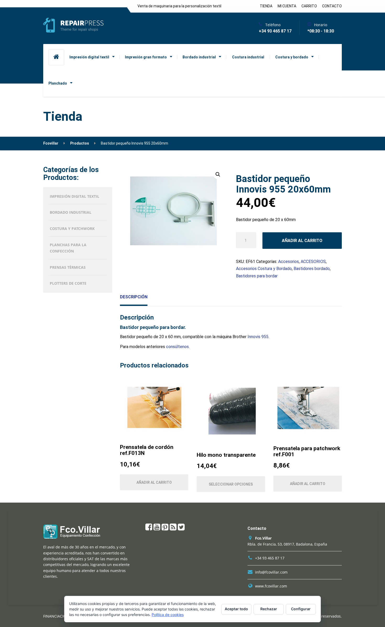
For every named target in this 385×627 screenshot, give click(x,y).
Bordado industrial (199, 57)
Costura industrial (248, 57)
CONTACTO (332, 6)
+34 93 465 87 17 (269, 558)
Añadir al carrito (302, 240)
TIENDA (266, 6)
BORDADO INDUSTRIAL (70, 212)
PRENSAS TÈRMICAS (68, 267)
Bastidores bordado (312, 268)
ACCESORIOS (313, 261)
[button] (218, 174)
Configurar (301, 609)
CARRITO (309, 6)
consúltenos (177, 346)
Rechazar (268, 609)
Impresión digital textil (89, 57)
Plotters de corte (68, 283)
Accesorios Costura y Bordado (264, 268)
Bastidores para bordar (257, 275)
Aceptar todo (236, 609)
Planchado (57, 83)
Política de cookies (168, 614)
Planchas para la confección (68, 248)
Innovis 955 (258, 336)
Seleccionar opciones (231, 484)
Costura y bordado (291, 57)
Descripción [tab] (133, 296)
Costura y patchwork (72, 228)
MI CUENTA (287, 6)
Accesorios (288, 261)
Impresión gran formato (146, 57)
